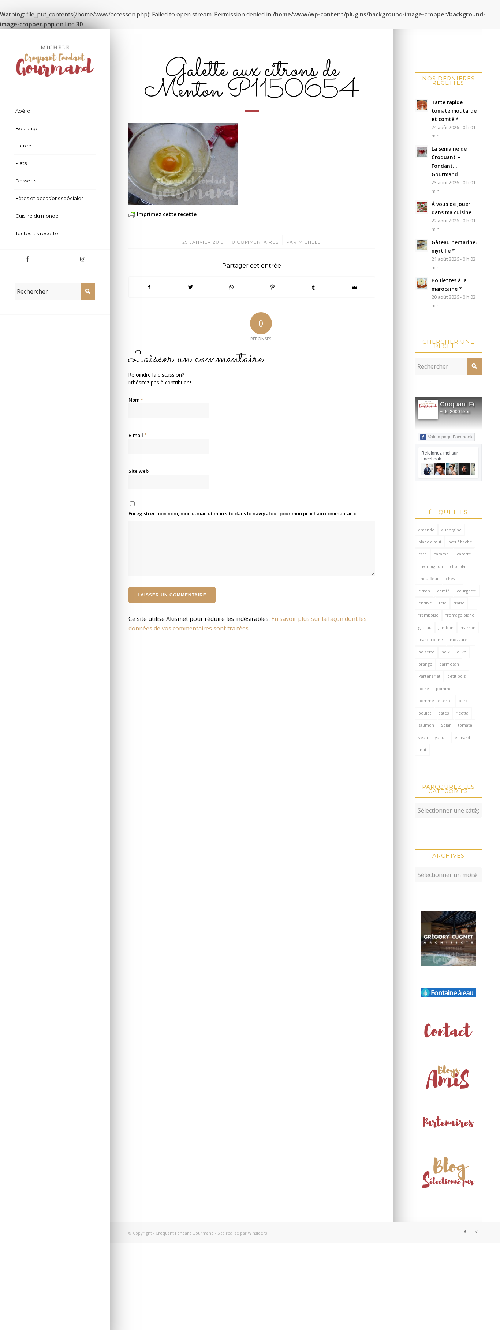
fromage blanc (459, 615)
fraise (459, 603)
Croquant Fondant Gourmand (185, 1233)
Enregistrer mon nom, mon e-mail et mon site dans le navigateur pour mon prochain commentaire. (243, 513)
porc (463, 700)
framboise (428, 615)
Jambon (446, 627)
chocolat (458, 566)
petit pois (456, 676)
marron (467, 627)
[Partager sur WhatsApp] (231, 287)
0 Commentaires (255, 242)
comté (443, 591)
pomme (444, 688)
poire (423, 688)
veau (423, 737)
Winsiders (257, 1233)
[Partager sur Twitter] (190, 287)
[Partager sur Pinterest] (272, 287)
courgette (466, 591)
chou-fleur (428, 578)
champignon (430, 566)
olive (461, 652)
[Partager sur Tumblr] (313, 287)
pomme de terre (435, 700)
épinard (462, 737)
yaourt (441, 737)
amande (426, 529)
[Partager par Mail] (354, 287)
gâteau (425, 627)
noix (445, 652)
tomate (465, 725)
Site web (138, 471)
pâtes (443, 713)
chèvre (453, 578)
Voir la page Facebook (450, 437)
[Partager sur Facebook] (149, 287)
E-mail (137, 435)
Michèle (309, 242)
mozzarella (461, 639)
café (422, 554)
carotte (464, 554)
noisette (426, 652)
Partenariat (429, 676)
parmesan (449, 664)
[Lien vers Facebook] (27, 259)
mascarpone (430, 639)
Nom (135, 399)
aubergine (451, 529)
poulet (424, 713)
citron (424, 591)
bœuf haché (460, 542)
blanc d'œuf (429, 542)
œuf (422, 749)
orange (425, 664)
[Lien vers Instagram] (82, 259)
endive (425, 603)
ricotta (462, 713)
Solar (446, 725)
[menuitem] (55, 111)
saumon (426, 725)
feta (443, 603)
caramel (442, 554)
